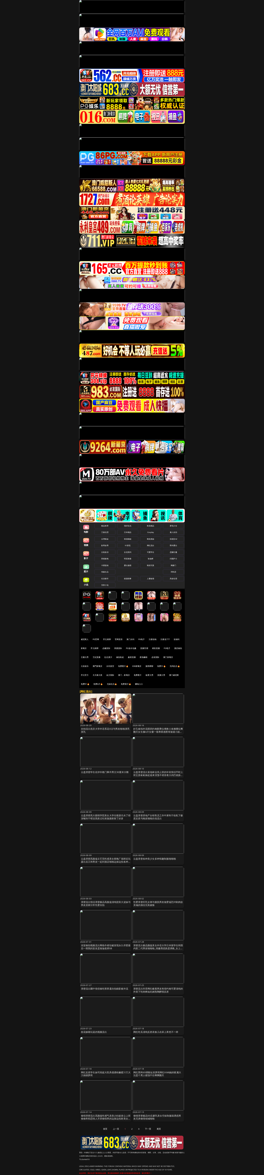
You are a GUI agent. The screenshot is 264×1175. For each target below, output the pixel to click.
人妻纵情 (150, 578)
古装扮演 (104, 552)
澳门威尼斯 (174, 675)
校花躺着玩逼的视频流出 (94, 1032)
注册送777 (165, 639)
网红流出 (150, 545)
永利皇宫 (110, 666)
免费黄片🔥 (126, 684)
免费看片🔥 (123, 666)
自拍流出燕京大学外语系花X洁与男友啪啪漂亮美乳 (105, 730)
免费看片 (138, 675)
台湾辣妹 (104, 539)
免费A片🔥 (98, 684)
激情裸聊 (149, 666)
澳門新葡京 (97, 666)
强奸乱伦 (127, 526)
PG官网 (96, 639)
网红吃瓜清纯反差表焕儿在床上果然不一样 (155, 1032)
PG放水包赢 (131, 648)
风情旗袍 (104, 558)
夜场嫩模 (144, 657)
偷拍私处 (120, 657)
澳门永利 (130, 639)
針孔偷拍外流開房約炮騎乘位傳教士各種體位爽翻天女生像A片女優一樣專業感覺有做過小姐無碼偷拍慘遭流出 (158, 731)
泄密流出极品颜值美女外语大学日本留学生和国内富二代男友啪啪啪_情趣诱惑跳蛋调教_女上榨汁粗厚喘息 (158, 948)
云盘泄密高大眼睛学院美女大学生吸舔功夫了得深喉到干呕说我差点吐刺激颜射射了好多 (106, 817)
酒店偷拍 (178, 648)
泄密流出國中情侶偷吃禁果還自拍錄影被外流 (104, 988)
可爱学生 (150, 552)
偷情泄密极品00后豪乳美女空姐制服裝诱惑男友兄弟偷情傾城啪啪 (157, 1117)
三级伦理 (104, 532)
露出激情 (127, 565)
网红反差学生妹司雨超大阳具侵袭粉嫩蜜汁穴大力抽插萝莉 (106, 1074)
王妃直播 (97, 657)
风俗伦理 (173, 578)
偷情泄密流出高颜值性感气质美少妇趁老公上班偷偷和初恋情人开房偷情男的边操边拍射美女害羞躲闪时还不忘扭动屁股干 (106, 1118)
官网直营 (119, 639)
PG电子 (141, 639)
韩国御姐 (127, 539)
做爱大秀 (149, 675)
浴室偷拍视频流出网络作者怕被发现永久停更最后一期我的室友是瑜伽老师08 (106, 947)
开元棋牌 (107, 639)
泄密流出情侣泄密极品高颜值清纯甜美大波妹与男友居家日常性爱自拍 (106, 903)
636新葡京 (136, 666)
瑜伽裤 (150, 558)
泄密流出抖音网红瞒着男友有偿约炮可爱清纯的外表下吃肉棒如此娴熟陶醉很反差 (158, 990)
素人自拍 (173, 532)
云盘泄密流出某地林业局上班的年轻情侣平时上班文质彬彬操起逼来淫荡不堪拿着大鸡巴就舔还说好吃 (158, 775)
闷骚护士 (173, 558)
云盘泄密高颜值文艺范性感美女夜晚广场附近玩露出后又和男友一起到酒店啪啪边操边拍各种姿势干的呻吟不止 (106, 861)
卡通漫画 (104, 565)
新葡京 (84, 648)
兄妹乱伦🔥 (112, 684)
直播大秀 (161, 675)
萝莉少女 (173, 526)
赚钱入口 (139, 684)
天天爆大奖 (97, 675)
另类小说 (104, 585)
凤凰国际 (118, 648)
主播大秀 (85, 657)
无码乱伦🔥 (175, 666)
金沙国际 (110, 675)
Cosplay (150, 532)
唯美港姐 (150, 539)
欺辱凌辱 (104, 545)
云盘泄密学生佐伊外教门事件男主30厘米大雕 (105, 772)
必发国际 (155, 657)
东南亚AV (173, 539)
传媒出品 (104, 572)
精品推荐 (104, 526)
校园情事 (127, 578)
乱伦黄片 (108, 657)
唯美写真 (150, 565)
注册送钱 (153, 639)
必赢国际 (106, 648)
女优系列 (127, 552)
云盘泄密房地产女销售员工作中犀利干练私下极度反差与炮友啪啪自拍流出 (158, 817)
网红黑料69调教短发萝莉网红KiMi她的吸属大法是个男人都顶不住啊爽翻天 (157, 1074)
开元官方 (85, 675)
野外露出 (173, 545)
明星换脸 (127, 558)
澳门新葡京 (168, 657)
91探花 (127, 545)
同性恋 (173, 572)
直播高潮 (144, 648)
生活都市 (104, 578)
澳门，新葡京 (124, 675)
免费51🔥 (161, 666)
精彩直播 (156, 648)
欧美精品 (150, 526)
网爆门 (173, 565)
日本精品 (127, 532)
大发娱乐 (85, 666)
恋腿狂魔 (173, 552)
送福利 (176, 639)
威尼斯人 (85, 639)
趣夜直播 (132, 657)
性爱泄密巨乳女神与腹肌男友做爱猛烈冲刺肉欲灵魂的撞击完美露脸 (158, 903)
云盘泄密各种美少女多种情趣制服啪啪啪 (154, 858)
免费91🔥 (85, 684)
